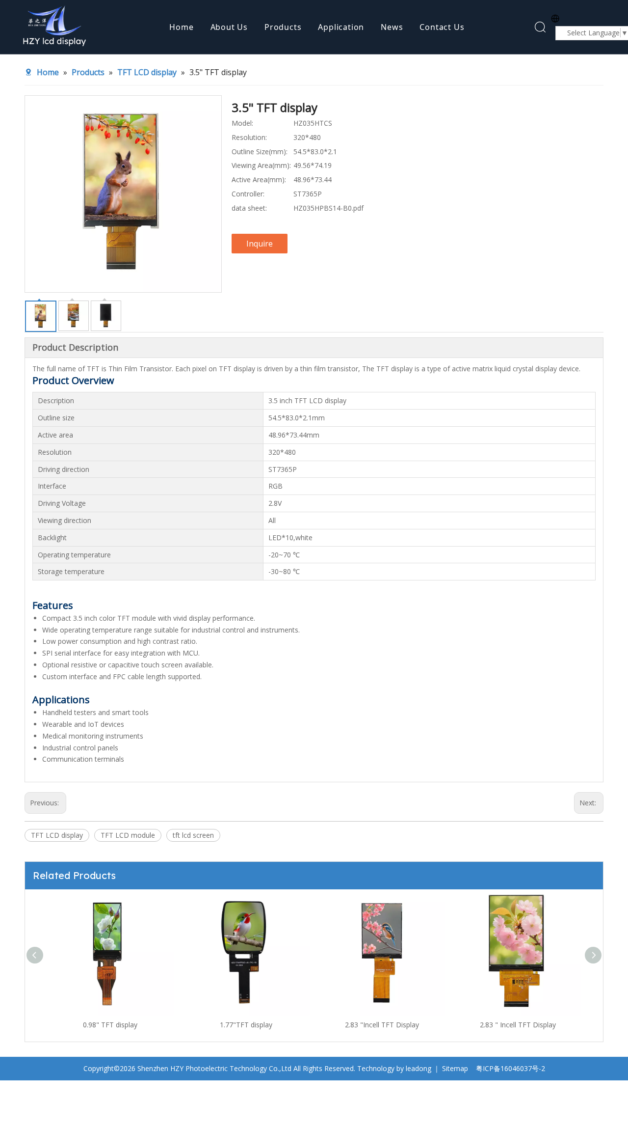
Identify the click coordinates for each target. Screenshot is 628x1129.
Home (181, 27)
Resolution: (249, 137)
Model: (242, 123)
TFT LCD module (128, 835)
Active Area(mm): (259, 179)
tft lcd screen (193, 835)
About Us (229, 27)
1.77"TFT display (246, 1024)
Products (282, 27)
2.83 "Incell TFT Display (382, 1024)
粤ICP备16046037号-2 (510, 1068)
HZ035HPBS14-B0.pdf (328, 208)
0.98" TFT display (110, 1024)
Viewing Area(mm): (261, 165)
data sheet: (249, 208)
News (392, 27)
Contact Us (441, 27)
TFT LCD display (57, 835)
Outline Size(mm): (260, 151)
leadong (418, 1068)
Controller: (248, 193)
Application (341, 27)
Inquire (259, 243)
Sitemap (455, 1068)
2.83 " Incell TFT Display (518, 1024)
